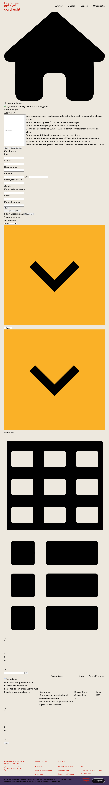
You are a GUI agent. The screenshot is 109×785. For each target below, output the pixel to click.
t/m (26, 176)
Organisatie (99, 5)
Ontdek (71, 5)
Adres (81, 676)
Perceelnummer (12, 202)
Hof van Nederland (65, 766)
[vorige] (5, 637)
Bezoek (84, 5)
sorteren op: (10, 220)
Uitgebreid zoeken (16, 148)
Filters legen (29, 214)
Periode (8, 173)
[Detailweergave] (54, 634)
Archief (58, 5)
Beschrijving (57, 676)
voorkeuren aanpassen (51, 781)
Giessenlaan (17, 213)
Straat (7, 160)
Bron (6, 211)
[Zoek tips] (25, 130)
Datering (100, 676)
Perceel (92, 676)
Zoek (6, 148)
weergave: (9, 432)
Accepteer (98, 780)
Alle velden (9, 112)
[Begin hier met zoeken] (54, 100)
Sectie (7, 195)
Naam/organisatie (13, 179)
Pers (82, 766)
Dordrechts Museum (66, 774)
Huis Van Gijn (63, 770)
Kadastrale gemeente (15, 189)
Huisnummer (10, 167)
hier (101, 144)
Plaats (7, 154)
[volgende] (5, 669)
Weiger (86, 780)
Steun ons (39, 774)
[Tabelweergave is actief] (54, 533)
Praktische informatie (43, 770)
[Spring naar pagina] (26, 673)
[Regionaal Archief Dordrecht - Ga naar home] (19, 6)
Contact (38, 766)
